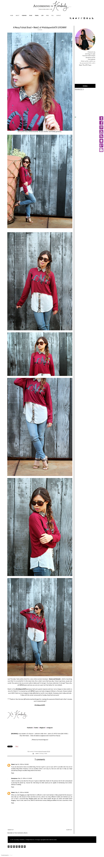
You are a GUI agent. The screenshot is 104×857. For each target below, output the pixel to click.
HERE (65, 733)
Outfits (45, 753)
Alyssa (58, 735)
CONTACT (58, 15)
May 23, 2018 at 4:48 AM (22, 792)
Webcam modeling (16, 784)
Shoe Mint (22, 735)
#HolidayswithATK (21, 689)
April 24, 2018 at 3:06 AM (22, 764)
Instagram (50, 727)
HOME (11, 15)
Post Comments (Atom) (21, 833)
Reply (12, 773)
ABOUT (17, 15)
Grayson (31, 733)
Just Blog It (11, 855)
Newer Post (11, 829)
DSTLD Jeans (57, 733)
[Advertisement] (85, 103)
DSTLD (22, 685)
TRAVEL (37, 15)
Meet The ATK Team (85, 65)
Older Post (69, 829)
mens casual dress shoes (65, 800)
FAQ (52, 15)
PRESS (47, 15)
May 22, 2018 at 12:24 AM (25, 778)
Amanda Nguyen (43, 739)
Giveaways (41, 753)
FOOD (30, 15)
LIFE (42, 15)
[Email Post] (33, 753)
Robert (13, 764)
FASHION (24, 15)
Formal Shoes (37, 770)
